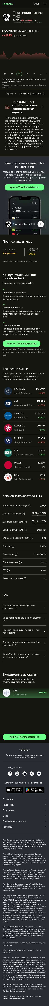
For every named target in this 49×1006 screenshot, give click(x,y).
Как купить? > (39, 94)
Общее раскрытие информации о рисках (18, 950)
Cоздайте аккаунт (9, 80)
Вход (36, 4)
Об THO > (24, 94)
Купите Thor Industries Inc (24, 187)
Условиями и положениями (12, 935)
